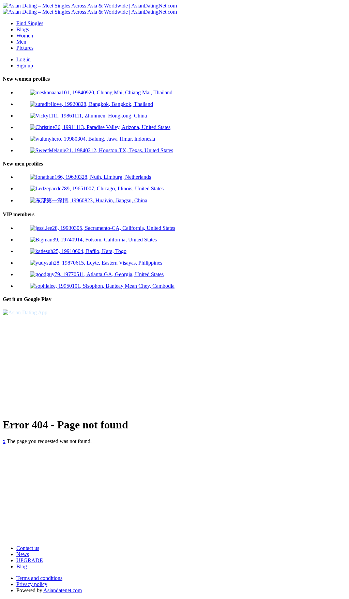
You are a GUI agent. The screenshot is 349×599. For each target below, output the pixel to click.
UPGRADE (29, 560)
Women (24, 35)
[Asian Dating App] (25, 312)
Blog (21, 566)
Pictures (24, 48)
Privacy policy (31, 584)
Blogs (22, 29)
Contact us (27, 548)
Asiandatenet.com (62, 590)
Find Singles (29, 23)
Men (21, 42)
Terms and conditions (39, 578)
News (22, 554)
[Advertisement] (174, 363)
